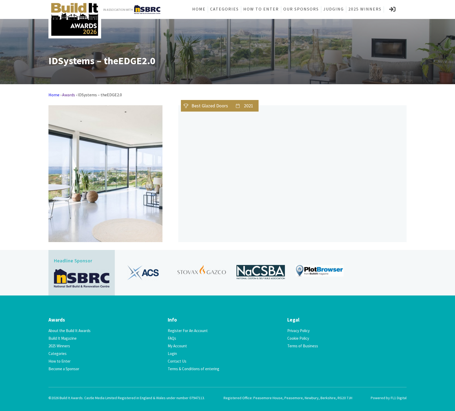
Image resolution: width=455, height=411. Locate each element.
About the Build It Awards (69, 330)
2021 (248, 106)
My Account (177, 345)
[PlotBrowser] (319, 271)
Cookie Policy (298, 338)
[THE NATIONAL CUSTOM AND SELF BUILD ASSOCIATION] (261, 272)
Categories (224, 9)
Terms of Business (302, 345)
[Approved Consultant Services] (143, 272)
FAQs (172, 338)
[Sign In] (392, 9)
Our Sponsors (301, 9)
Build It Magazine (62, 338)
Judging (333, 9)
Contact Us (177, 361)
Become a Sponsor (63, 368)
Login (172, 353)
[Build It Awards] (74, 19)
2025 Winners (365, 9)
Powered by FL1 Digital (389, 397)
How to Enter (261, 9)
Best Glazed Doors (209, 106)
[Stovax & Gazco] (202, 269)
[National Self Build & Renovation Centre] (82, 278)
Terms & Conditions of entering (193, 368)
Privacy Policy (298, 330)
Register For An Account (188, 330)
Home (199, 9)
